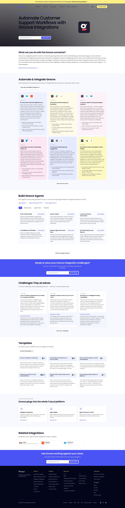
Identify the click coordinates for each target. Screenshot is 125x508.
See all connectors (24, 41)
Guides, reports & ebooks (70, 478)
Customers (53, 6)
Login (92, 6)
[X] (103, 502)
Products (38, 6)
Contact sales (102, 6)
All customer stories (99, 474)
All (20, 208)
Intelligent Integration (39, 479)
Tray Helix (36, 486)
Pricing (68, 6)
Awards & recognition (99, 476)
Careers (96, 487)
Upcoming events (68, 481)
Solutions (45, 6)
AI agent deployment (54, 476)
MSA (75, 502)
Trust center (97, 479)
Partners (96, 490)
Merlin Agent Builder (39, 474)
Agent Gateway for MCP (35, 203)
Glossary (66, 488)
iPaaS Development (39, 484)
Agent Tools (37, 208)
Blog (65, 476)
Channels (46, 208)
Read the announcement (79, 2)
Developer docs (83, 476)
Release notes (82, 483)
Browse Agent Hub (50, 203)
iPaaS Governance (38, 481)
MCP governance (53, 479)
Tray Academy (82, 478)
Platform (36, 471)
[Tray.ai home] (21, 7)
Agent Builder (22, 203)
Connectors (62, 6)
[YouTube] (105, 502)
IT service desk (52, 489)
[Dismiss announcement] (105, 2)
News (95, 492)
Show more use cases (62, 183)
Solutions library (53, 474)
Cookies (70, 502)
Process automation (54, 484)
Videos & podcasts (68, 486)
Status (95, 502)
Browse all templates (26, 351)
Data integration (53, 481)
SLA (81, 502)
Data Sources (27, 208)
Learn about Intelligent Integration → (30, 87)
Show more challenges (62, 331)
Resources (74, 6)
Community (82, 481)
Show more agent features (62, 253)
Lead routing (52, 486)
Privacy (65, 502)
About (95, 485)
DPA (78, 502)
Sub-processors (88, 502)
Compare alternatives (69, 491)
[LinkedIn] (100, 502)
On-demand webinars (69, 483)
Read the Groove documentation (27, 68)
